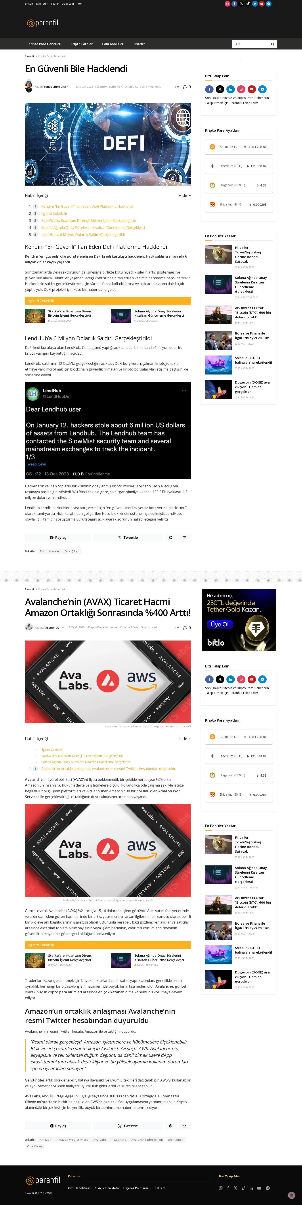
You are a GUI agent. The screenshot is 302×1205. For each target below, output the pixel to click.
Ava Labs (100, 1140)
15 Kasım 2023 (245, 323)
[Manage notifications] (291, 1195)
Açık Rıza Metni (109, 1188)
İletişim (160, 1188)
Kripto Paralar (82, 44)
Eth (42, 551)
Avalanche (119, 1140)
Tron (79, 4)
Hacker (54, 551)
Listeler (139, 44)
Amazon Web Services (72, 1140)
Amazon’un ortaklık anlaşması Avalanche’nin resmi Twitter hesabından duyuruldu (108, 768)
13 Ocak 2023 (84, 87)
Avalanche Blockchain (147, 1140)
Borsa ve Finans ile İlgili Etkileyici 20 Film (252, 335)
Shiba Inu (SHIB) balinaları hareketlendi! (253, 360)
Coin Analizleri (113, 44)
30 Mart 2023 (245, 343)
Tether (55, 4)
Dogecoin (68, 4)
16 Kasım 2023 (245, 267)
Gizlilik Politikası (79, 1188)
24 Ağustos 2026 (147, 320)
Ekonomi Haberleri (109, 87)
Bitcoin (29, 4)
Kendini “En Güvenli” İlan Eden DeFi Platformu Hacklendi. (87, 206)
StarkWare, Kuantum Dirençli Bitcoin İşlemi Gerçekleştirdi (88, 220)
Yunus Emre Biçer (56, 87)
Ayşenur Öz (51, 627)
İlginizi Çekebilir (54, 213)
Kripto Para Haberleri (45, 44)
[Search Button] (273, 44)
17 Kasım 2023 (245, 368)
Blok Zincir (176, 1140)
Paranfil (29, 56)
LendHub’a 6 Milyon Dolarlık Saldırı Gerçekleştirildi (83, 234)
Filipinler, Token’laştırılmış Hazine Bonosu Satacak (248, 254)
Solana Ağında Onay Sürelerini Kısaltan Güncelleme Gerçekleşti (93, 227)
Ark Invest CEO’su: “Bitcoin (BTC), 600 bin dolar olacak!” (253, 312)
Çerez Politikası (137, 1188)
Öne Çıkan (72, 551)
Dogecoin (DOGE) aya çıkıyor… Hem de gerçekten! (252, 387)
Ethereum (42, 4)
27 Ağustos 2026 (60, 320)
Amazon (46, 1140)
